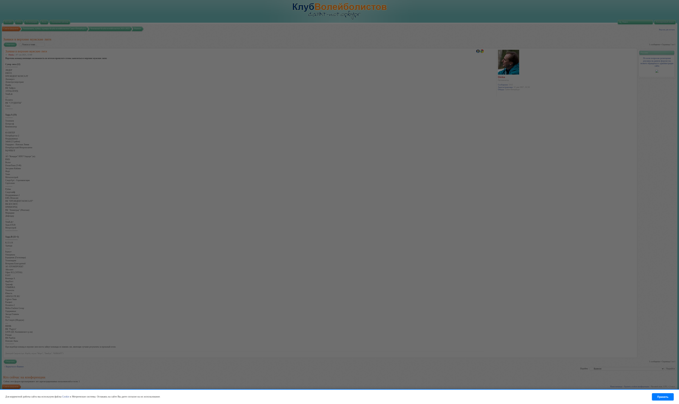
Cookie (65, 396)
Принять (662, 396)
